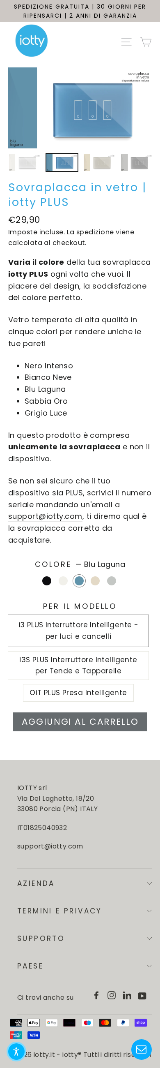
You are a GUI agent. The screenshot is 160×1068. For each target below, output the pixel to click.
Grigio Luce (111, 581)
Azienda (36, 883)
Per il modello (80, 606)
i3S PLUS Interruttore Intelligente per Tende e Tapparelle (78, 665)
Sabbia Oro (95, 581)
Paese (30, 966)
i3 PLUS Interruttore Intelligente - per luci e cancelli (78, 630)
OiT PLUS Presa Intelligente (78, 693)
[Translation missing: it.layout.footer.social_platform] (96, 995)
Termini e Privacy (59, 911)
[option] (80, 107)
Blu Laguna (79, 581)
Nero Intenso (47, 581)
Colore (80, 564)
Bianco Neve (63, 581)
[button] (16, 1051)
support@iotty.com (45, 516)
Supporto (41, 938)
